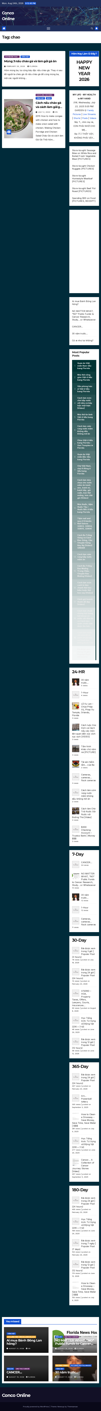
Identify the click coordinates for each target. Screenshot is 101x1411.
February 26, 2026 (16, 66)
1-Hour (84, 692)
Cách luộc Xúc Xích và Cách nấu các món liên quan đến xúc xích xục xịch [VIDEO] (84, 731)
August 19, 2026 (65, 1348)
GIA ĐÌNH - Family (62, 1365)
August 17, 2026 (65, 1377)
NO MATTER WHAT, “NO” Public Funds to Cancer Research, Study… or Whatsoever (84, 879)
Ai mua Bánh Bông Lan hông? (24, 1342)
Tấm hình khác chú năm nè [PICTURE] (88, 749)
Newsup (60, 1407)
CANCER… (77, 326)
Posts (85, 118)
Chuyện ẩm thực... (12, 57)
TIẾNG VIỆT (25, 57)
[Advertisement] (84, 251)
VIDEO (49, 98)
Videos (93, 118)
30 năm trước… (80, 333)
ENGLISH (59, 1337)
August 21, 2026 (17, 1348)
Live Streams (89, 114)
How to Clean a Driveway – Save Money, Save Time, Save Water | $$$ (84, 1120)
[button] (92, 28)
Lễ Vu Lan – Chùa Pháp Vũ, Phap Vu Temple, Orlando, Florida (83, 709)
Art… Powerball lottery (86, 1099)
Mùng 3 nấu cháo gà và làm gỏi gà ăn (30, 61)
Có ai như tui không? (82, 340)
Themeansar (72, 1407)
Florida (33, 66)
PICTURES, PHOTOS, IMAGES (81, 1365)
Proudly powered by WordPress (36, 1407)
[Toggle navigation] (48, 28)
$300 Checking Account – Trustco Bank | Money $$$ (83, 833)
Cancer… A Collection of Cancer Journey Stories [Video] (83, 1165)
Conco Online (16, 1395)
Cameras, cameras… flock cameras (88, 777)
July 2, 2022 (44, 112)
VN (56, 112)
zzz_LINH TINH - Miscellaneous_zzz (21, 1337)
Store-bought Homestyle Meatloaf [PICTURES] (82, 178)
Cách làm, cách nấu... (44, 95)
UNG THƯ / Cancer (71, 1337)
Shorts (77, 118)
